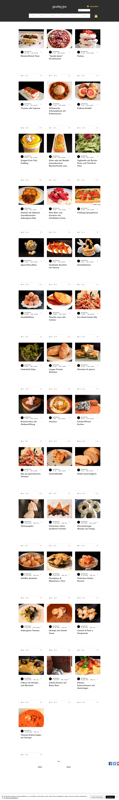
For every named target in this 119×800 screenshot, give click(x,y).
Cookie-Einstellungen (97, 797)
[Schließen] (117, 797)
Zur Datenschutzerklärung (11, 798)
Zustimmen (110, 797)
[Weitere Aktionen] (42, 52)
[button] (96, 16)
